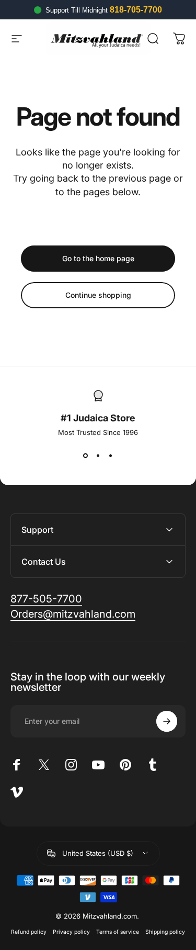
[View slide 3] (111, 455)
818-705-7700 (136, 9)
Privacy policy (71, 932)
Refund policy (29, 932)
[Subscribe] (166, 721)
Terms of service (117, 932)
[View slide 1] (85, 455)
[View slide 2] (98, 455)
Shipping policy (165, 932)
